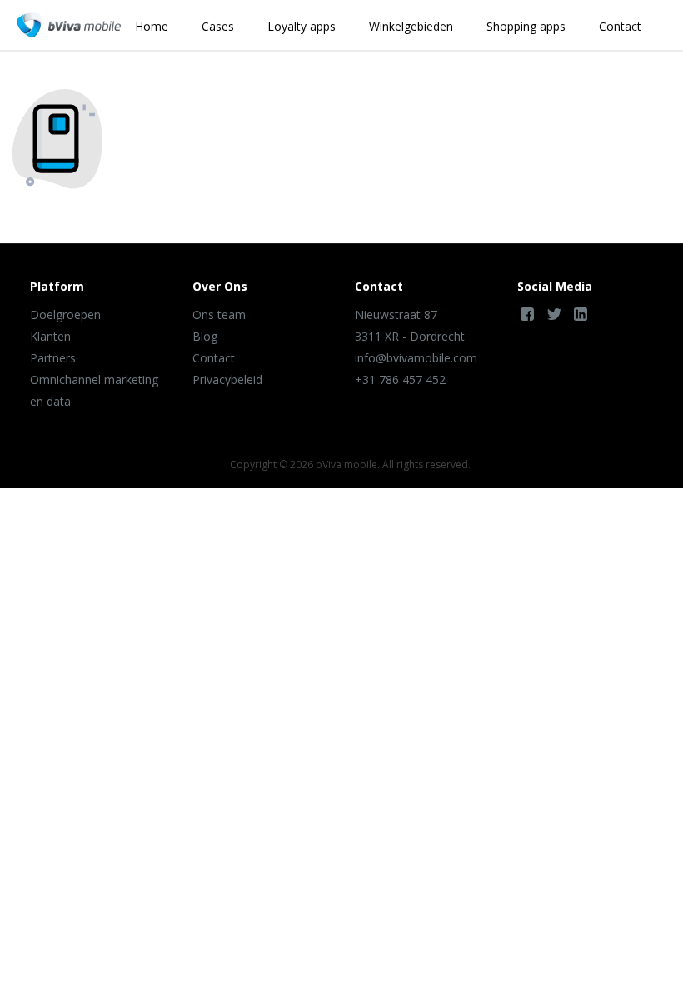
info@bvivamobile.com (416, 358)
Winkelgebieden (411, 26)
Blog (204, 336)
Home (151, 26)
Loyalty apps (301, 26)
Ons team (219, 314)
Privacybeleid (227, 379)
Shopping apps (526, 26)
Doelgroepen (65, 314)
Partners (53, 358)
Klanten (50, 336)
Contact (620, 26)
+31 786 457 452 (400, 379)
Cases (218, 26)
